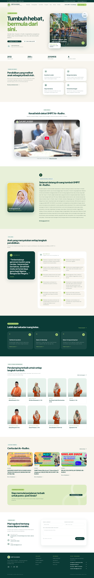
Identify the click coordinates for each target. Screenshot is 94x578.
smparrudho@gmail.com (82, 1)
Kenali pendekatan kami (12, 84)
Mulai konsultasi (75, 495)
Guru (51, 4)
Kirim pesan (79, 538)
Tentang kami (38, 558)
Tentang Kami (34, 4)
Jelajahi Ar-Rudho (13, 41)
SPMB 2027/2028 (56, 558)
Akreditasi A (55, 560)
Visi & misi (55, 564)
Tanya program (81, 327)
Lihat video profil (30, 41)
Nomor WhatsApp (68, 522)
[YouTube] (14, 567)
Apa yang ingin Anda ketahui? (50, 527)
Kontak (58, 4)
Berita (54, 4)
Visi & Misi (41, 4)
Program (46, 4)
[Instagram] (8, 567)
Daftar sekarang (81, 4)
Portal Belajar (73, 4)
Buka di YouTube (53, 158)
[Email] (17, 567)
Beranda (28, 4)
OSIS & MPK (67, 4)
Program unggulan (39, 560)
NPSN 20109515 (56, 562)
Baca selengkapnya (11, 476)
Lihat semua (82, 448)
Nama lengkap (46, 522)
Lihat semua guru (81, 375)
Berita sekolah (38, 562)
